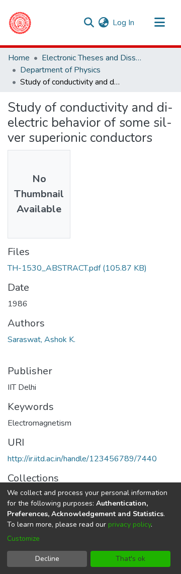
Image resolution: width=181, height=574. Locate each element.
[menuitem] (103, 23)
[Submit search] (88, 23)
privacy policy (129, 524)
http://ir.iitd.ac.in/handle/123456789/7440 (82, 458)
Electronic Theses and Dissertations (92, 57)
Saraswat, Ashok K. (41, 339)
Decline (47, 558)
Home (19, 57)
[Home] (20, 22)
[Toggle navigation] (159, 22)
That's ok (130, 558)
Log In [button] (124, 22)
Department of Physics (60, 69)
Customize (23, 538)
